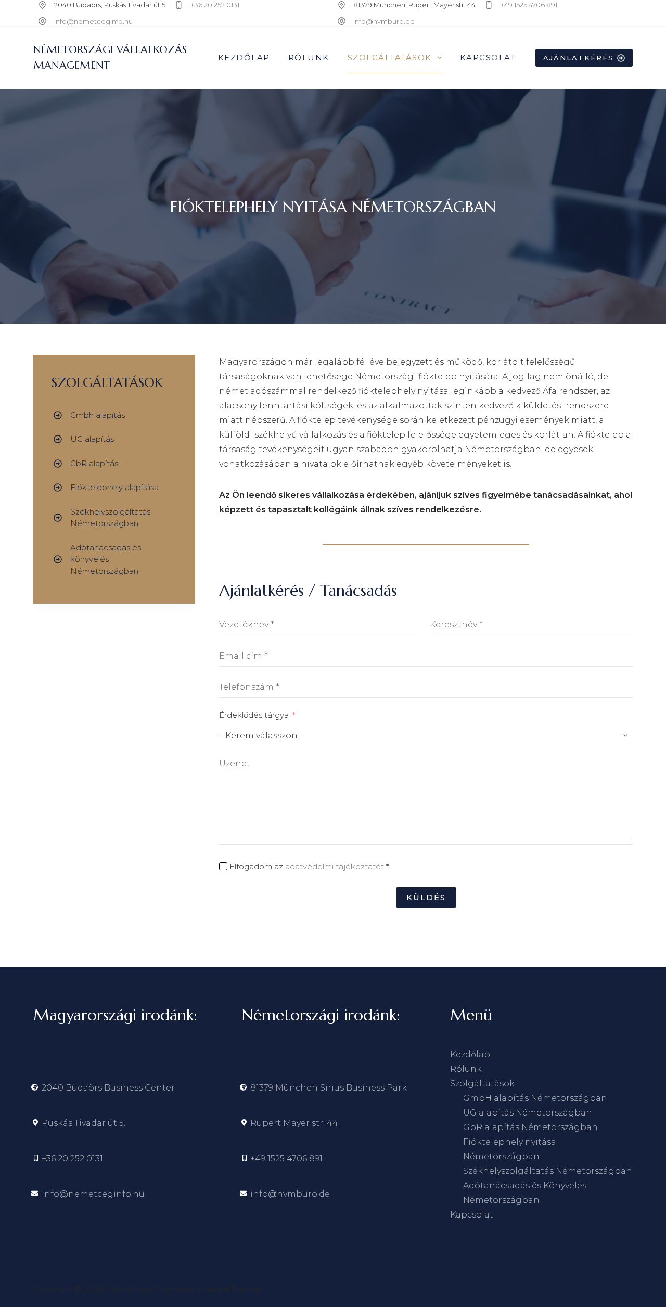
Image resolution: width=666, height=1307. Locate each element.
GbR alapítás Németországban (530, 1127)
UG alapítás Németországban (527, 1113)
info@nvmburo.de (384, 21)
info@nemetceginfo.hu (93, 21)
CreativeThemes (230, 1289)
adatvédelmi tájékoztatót (334, 867)
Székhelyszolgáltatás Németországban (547, 1171)
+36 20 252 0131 (214, 5)
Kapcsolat (488, 57)
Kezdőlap (244, 57)
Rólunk (308, 57)
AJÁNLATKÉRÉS (578, 58)
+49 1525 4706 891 (529, 5)
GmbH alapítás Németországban (535, 1098)
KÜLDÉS (426, 897)
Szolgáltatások (390, 57)
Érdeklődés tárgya (254, 715)
